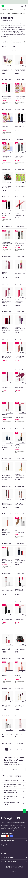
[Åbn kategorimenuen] (25, 6)
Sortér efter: (8, 47)
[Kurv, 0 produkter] (22, 6)
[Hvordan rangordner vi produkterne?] (3, 46)
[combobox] (14, 9)
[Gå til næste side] (24, 749)
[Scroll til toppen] (24, 811)
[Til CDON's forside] (2, 6)
